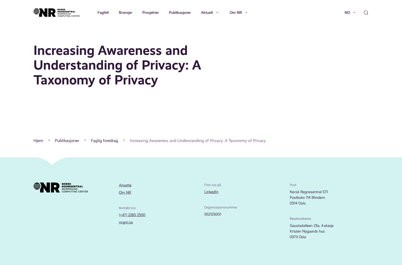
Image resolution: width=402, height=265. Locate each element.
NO (347, 12)
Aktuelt (207, 12)
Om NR (236, 12)
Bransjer (125, 12)
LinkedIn (211, 192)
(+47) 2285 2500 (132, 215)
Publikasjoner (180, 12)
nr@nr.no (126, 222)
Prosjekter (150, 12)
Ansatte (125, 185)
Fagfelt (103, 12)
